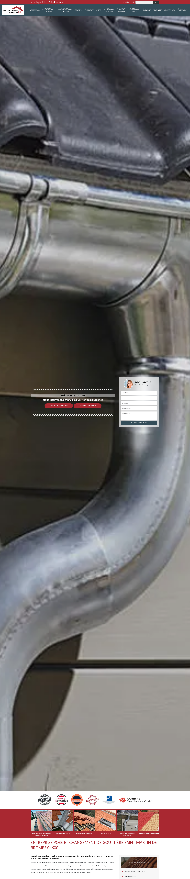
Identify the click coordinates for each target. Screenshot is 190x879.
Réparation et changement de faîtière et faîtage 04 (65, 10)
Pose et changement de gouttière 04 (109, 10)
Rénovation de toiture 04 (89, 10)
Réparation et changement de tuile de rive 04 (48, 10)
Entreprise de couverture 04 (35, 10)
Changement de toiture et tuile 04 (169, 10)
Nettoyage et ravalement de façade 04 (134, 10)
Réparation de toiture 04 (146, 10)
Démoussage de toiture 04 (182, 10)
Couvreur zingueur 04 (78, 10)
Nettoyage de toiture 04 (157, 10)
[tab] (95, 439)
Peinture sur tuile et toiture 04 (121, 10)
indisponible (39, 2)
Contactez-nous (87, 406)
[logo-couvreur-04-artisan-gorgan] (13, 10)
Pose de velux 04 (98, 10)
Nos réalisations (59, 406)
